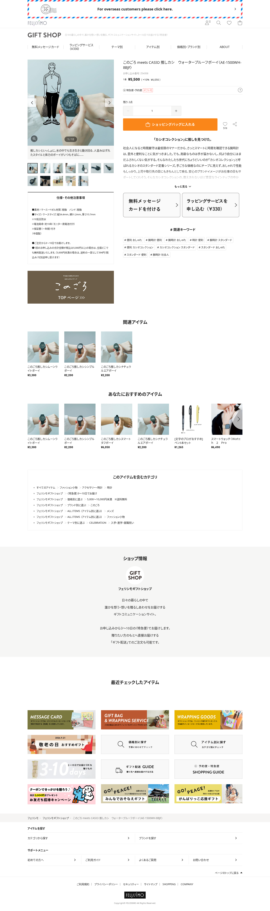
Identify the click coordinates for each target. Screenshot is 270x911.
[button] (109, 102)
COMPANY (187, 884)
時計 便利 (197, 240)
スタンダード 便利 (136, 254)
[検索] (218, 23)
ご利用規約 (83, 884)
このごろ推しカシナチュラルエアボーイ (116, 368)
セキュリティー (131, 884)
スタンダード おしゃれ (213, 247)
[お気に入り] (229, 23)
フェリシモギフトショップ (56, 818)
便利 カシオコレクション (140, 247)
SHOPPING (169, 884)
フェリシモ (33, 818)
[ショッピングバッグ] (240, 23)
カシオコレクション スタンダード (177, 247)
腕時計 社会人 (161, 254)
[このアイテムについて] (240, 90)
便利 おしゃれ (134, 240)
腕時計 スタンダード (221, 240)
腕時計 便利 (155, 240)
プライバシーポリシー (106, 884)
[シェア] (235, 124)
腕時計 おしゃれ (177, 240)
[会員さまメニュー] (208, 23)
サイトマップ (150, 884)
